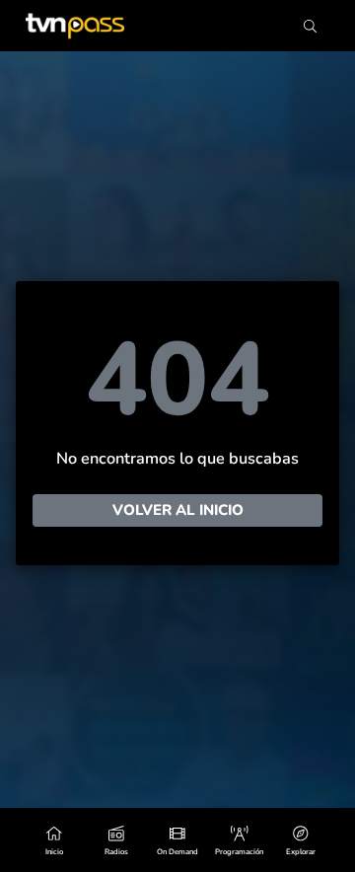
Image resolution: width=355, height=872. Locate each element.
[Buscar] (310, 26)
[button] (300, 840)
